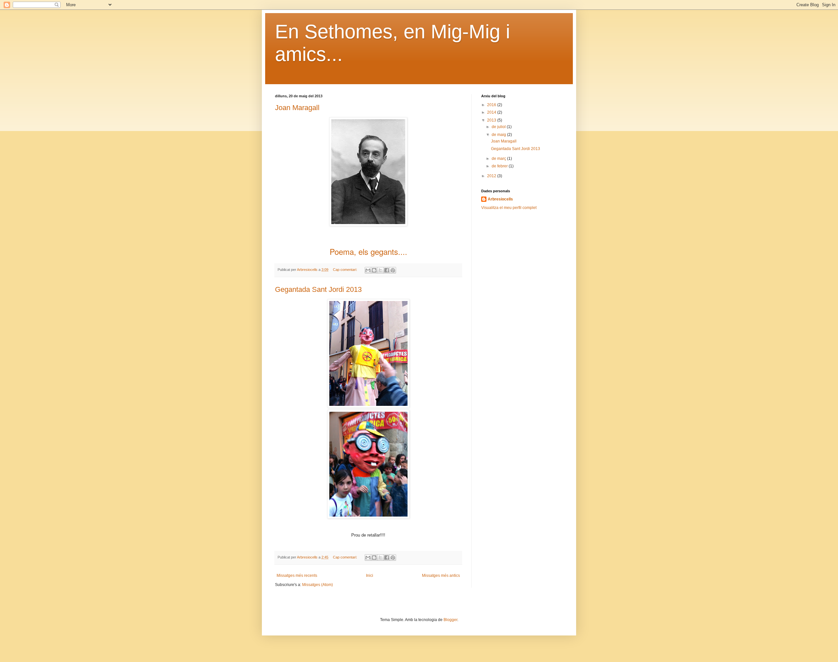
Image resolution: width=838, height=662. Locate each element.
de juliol (499, 126)
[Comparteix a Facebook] (386, 270)
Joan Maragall (297, 108)
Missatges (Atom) (317, 584)
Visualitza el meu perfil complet (509, 207)
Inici (369, 575)
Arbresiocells (500, 199)
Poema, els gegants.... (368, 251)
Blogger (450, 619)
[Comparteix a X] (380, 270)
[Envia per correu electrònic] (368, 270)
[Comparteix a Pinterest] (393, 270)
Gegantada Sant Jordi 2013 (318, 289)
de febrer (500, 166)
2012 (492, 176)
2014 (492, 112)
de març (499, 158)
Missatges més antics (441, 575)
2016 (492, 105)
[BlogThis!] (374, 270)
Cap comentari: (345, 270)
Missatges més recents (297, 575)
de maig (499, 134)
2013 (492, 120)
